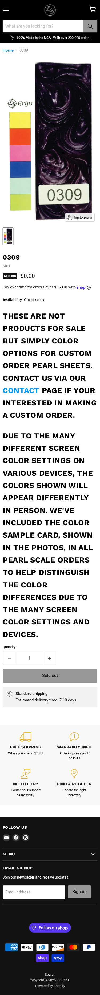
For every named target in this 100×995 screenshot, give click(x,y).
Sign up (79, 891)
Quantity (9, 647)
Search (50, 974)
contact (21, 390)
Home (8, 50)
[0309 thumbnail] (8, 236)
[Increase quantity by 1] (49, 658)
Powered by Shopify (50, 986)
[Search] (90, 26)
